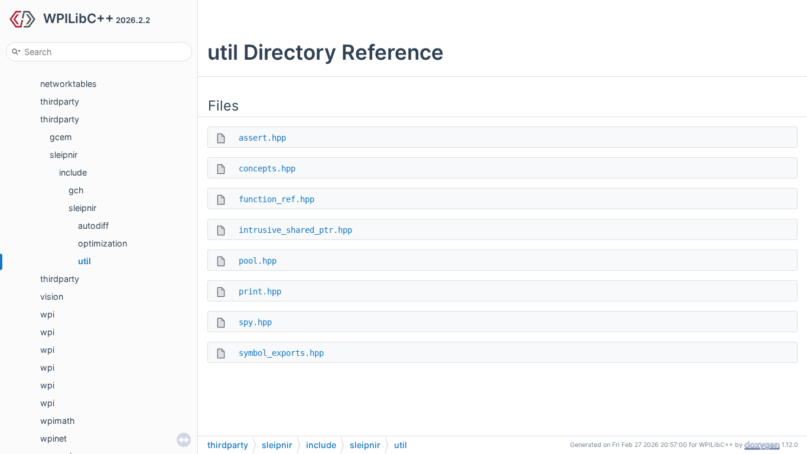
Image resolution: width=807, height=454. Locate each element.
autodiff (93, 225)
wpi (47, 314)
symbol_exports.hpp (281, 353)
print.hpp (260, 291)
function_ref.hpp (276, 199)
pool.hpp (257, 260)
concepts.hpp (267, 168)
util (84, 261)
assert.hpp (262, 137)
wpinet (53, 438)
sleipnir (63, 155)
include (73, 172)
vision (51, 296)
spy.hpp (255, 322)
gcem (61, 137)
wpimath (57, 421)
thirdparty (59, 101)
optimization (102, 243)
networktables (68, 84)
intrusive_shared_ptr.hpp (295, 230)
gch (76, 190)
